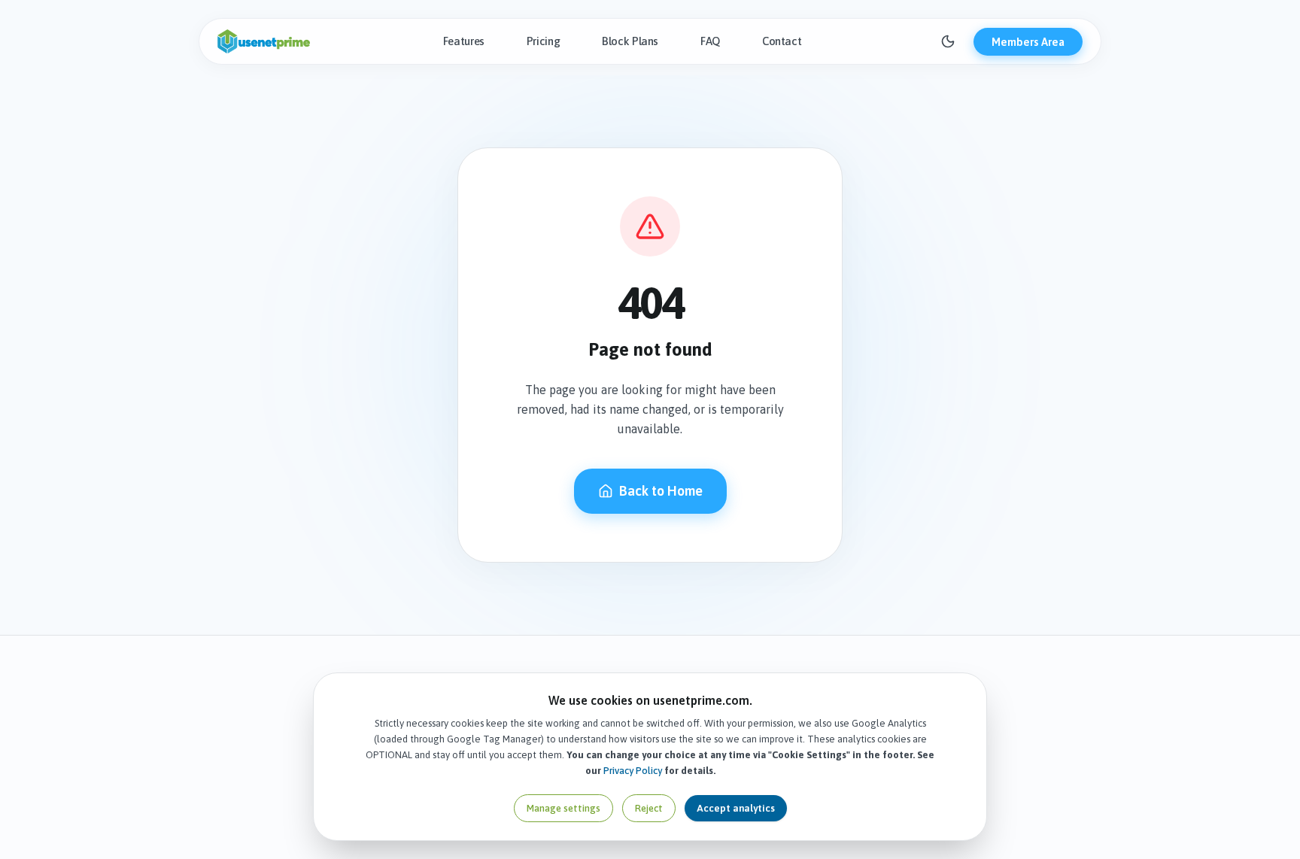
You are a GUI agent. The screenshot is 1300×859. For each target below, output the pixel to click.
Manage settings (563, 808)
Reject (649, 808)
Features (463, 41)
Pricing (543, 41)
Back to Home (661, 491)
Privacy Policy (632, 770)
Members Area (1028, 41)
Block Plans (630, 41)
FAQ (710, 41)
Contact (781, 41)
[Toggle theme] (947, 41)
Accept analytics (736, 808)
